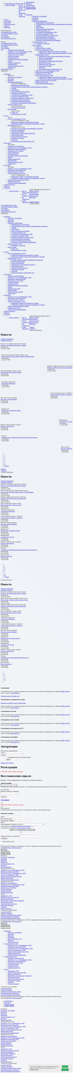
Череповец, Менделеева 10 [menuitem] (42, 189)
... (4, 463)
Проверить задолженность (16, 146)
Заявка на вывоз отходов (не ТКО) (45, 80)
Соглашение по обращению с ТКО (21, 95)
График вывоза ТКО (41, 82)
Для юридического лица (9, 33)
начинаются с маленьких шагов (10, 410)
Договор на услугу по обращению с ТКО (13, 873)
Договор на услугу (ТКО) (43, 74)
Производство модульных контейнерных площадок (27, 128)
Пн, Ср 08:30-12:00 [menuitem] (25, 191)
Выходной (22, 15)
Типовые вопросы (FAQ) (15, 162)
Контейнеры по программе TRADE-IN (23, 133)
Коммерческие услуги (14, 125)
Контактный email (6, 819)
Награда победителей (7, 426)
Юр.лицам (7, 22)
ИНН (2, 822)
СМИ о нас (14, 112)
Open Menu (4, 71)
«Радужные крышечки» (8, 383)
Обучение (14, 140)
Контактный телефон (7, 820)
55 (5, 464)
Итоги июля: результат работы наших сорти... (14, 600)
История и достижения (39, 16)
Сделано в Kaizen (6, 912)
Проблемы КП (12, 160)
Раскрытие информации (39, 21)
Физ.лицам (7, 21)
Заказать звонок (30, 7)
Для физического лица (9, 32)
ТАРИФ (38, 26)
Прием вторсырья (6, 908)
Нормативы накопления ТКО (44, 72)
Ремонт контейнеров (17, 132)
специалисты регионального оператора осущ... (15, 657)
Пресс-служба (12, 109)
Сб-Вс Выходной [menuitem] (25, 201)
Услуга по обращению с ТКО (44, 75)
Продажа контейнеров (18, 130)
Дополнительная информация (44, 83)
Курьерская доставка (17, 138)
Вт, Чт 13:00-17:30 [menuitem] (25, 195)
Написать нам (30, 5)
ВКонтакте (32, 197)
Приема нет (22, 12)
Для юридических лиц (11, 943)
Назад (7, 453)
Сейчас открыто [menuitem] (14, 191)
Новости (7, 26)
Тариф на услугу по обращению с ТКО (47, 71)
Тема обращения (6, 824)
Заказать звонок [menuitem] (34, 194)
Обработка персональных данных (11, 915)
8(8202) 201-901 (34, 191)
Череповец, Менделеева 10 (17, 3)
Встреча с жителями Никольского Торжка (13, 345)
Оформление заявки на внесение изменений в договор (55, 79)
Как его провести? (66, 448)
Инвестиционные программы (45, 29)
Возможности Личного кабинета (18, 156)
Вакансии (35, 19)
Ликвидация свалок (17, 135)
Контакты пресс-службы (18, 114)
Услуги (6, 19)
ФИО (3, 817)
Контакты (7, 27)
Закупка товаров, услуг (39, 42)
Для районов (5, 37)
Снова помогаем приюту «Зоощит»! (61, 394)
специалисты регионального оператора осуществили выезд (19, 437)
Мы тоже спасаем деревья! (9, 399)
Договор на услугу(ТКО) (8, 888)
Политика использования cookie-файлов (48, 40)
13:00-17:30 (22, 9)
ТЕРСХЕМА (40, 27)
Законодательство (9, 24)
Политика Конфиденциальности (21, 101)
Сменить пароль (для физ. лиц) (10, 696)
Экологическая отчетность (19, 136)
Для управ (4, 35)
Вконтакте (29, 4)
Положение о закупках (18, 107)
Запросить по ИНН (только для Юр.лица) (13, 703)
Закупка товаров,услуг (8, 864)
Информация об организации (45, 22)
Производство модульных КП (10, 897)
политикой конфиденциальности (20, 826)
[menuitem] (38, 194)
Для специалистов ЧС (8, 38)
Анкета (10, 157)
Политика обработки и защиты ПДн (22, 98)
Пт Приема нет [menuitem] (25, 198)
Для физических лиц (10, 956)
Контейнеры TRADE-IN (8, 1054)
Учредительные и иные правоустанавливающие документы (54, 24)
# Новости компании (7, 339)
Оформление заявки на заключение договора (52, 77)
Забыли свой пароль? (7, 763)
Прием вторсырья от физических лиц (22, 141)
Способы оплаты (13, 154)
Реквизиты (4, 862)
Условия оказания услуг (43, 30)
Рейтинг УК (11, 164)
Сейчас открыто (10, 5)
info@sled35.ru (30, 2)
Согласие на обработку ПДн (20, 96)
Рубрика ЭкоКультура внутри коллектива (59, 367)
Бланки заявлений (13, 152)
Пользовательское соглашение (20, 99)
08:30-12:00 (22, 6)
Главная (31, 327)
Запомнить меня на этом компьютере (19, 757)
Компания (29, 14)
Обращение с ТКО (6, 896)
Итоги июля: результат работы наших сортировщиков (17, 356)
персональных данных (24, 828)
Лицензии (35, 18)
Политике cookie (34, 1069)
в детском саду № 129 (65, 421)
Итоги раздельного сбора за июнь (11, 372)
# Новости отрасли (6, 340)
